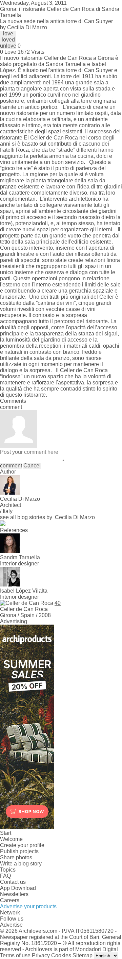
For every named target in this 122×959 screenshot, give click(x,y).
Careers (9, 900)
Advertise (11, 925)
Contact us (13, 882)
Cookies (61, 955)
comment (11, 465)
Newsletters (14, 894)
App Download (18, 888)
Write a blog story (21, 863)
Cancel (32, 465)
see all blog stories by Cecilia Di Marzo (47, 517)
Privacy (41, 955)
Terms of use (15, 955)
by (23, 27)
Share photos (16, 857)
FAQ (5, 876)
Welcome (11, 839)
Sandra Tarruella (66, 64)
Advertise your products (28, 906)
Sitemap (83, 955)
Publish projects (19, 851)
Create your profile (22, 845)
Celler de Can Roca (68, 58)
